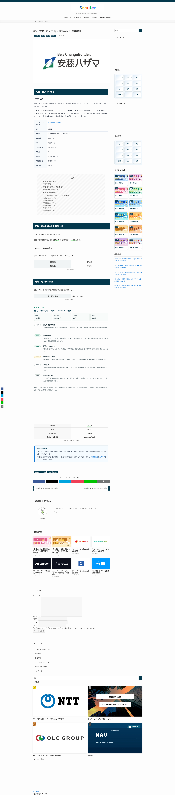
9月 (137, 89)
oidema (42, 519)
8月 (128, 89)
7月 (120, 89)
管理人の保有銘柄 (41, 666)
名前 (35, 619)
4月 (120, 83)
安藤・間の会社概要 (49, 181)
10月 (119, 94)
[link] (56, 512)
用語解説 (38, 654)
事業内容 (48, 184)
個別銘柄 (53, 35)
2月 (128, 77)
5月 (128, 83)
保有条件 (48, 208)
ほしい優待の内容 (51, 198)
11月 (128, 94)
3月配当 (43, 35)
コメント (36, 616)
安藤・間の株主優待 (49, 192)
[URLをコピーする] (103, 481)
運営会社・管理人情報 (42, 662)
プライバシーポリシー (42, 649)
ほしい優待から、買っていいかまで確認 (56, 195)
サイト (35, 625)
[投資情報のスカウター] (87, 8)
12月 (137, 94)
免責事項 (102, 457)
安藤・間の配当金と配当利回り (53, 187)
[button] (39, 481)
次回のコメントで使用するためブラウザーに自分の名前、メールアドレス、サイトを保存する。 (65, 628)
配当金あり (37, 35)
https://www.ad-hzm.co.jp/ (56, 122)
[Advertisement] (71, 408)
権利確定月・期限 (51, 205)
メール (36, 622)
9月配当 (48, 35)
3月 (137, 77)
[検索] (141, 1)
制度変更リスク (50, 210)
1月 (120, 77)
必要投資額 (49, 200)
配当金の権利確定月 (52, 189)
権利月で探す (39, 671)
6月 (137, 83)
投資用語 (36, 791)
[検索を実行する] (140, 30)
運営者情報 (94, 457)
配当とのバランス (51, 203)
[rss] (138, 1)
